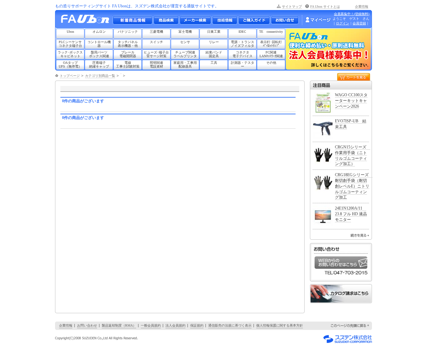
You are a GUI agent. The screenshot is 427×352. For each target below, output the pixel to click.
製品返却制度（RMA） (119, 325)
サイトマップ (292, 6)
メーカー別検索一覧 (195, 20)
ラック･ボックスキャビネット (70, 54)
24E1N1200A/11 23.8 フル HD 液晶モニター (351, 214)
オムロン (99, 31)
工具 (213, 63)
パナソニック (128, 31)
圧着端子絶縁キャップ (99, 64)
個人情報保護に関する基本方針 (279, 325)
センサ (185, 42)
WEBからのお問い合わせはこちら (341, 262)
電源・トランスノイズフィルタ (242, 43)
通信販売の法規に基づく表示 (230, 325)
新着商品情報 (132, 20)
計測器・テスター (242, 64)
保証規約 (196, 325)
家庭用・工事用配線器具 (185, 64)
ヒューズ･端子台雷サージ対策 (156, 54)
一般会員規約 (151, 325)
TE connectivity (271, 31)
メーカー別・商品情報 (166, 20)
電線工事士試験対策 (127, 64)
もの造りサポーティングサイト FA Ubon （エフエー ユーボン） (87, 20)
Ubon (70, 31)
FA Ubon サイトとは (325, 6)
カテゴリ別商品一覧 (100, 76)
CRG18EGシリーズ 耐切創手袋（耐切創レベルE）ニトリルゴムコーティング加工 (354, 186)
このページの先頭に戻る (350, 326)
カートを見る (353, 76)
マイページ (318, 19)
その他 (271, 63)
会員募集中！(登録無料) (351, 14)
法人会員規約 (175, 325)
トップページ (70, 76)
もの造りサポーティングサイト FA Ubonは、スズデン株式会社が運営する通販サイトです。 (137, 6)
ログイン (342, 23)
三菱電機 (156, 31)
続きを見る (360, 235)
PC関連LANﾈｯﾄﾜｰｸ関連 (271, 54)
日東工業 (214, 31)
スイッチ (156, 42)
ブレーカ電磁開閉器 (127, 54)
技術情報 (224, 20)
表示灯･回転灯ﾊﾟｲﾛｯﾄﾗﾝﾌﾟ (271, 43)
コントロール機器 (99, 43)
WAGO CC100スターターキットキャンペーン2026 (351, 101)
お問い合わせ (284, 20)
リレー (214, 42)
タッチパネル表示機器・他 (128, 43)
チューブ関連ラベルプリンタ (185, 54)
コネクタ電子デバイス (243, 54)
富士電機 (185, 31)
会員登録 (359, 23)
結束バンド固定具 (213, 54)
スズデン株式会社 (347, 339)
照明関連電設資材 (156, 64)
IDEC (242, 31)
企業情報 (361, 6)
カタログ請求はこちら (341, 293)
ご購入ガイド (254, 20)
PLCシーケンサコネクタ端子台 (70, 43)
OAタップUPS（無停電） (70, 64)
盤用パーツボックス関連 (99, 54)
